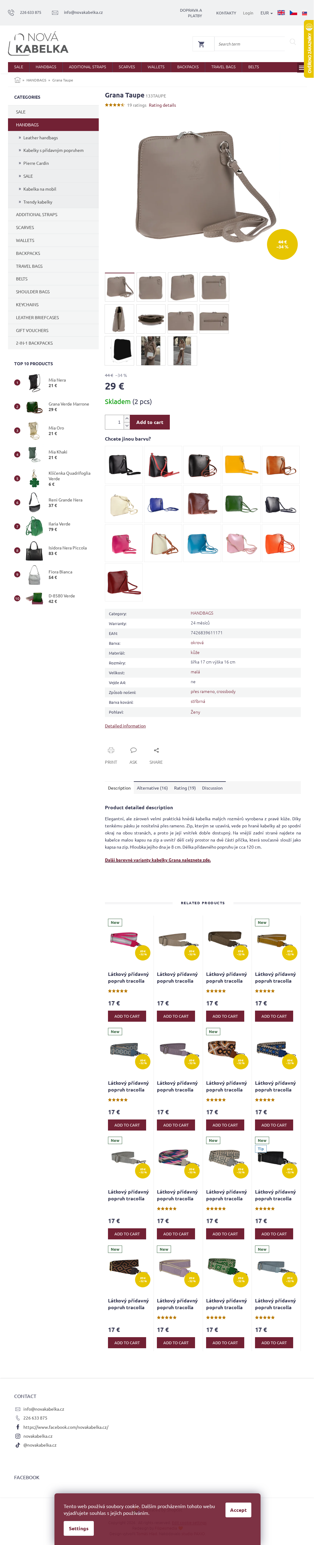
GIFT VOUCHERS (32, 330)
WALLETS (25, 240)
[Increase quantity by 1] (127, 418)
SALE (21, 111)
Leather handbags (40, 137)
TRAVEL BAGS (29, 266)
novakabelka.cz (38, 1436)
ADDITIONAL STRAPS (36, 214)
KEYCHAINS (27, 304)
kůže (195, 652)
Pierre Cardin (36, 163)
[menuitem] (18, 67)
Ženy (195, 712)
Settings (79, 1528)
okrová (197, 642)
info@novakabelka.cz (43, 1409)
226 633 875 (35, 1417)
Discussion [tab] (212, 787)
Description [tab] (119, 787)
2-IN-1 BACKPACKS (34, 343)
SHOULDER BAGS (33, 291)
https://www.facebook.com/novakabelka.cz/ (65, 1427)
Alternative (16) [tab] (152, 787)
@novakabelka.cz (40, 1445)
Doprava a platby (191, 12)
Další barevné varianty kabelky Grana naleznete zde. (158, 859)
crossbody (226, 691)
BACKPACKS (28, 253)
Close (117, 743)
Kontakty (226, 12)
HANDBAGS (27, 124)
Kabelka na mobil (39, 189)
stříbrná (198, 701)
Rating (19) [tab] (185, 787)
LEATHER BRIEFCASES (37, 317)
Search (293, 42)
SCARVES (25, 227)
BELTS (21, 278)
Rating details (162, 105)
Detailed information (125, 725)
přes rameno (203, 691)
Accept (238, 1510)
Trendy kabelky (37, 201)
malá (195, 671)
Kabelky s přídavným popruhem (53, 150)
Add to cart (149, 422)
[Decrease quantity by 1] (127, 425)
